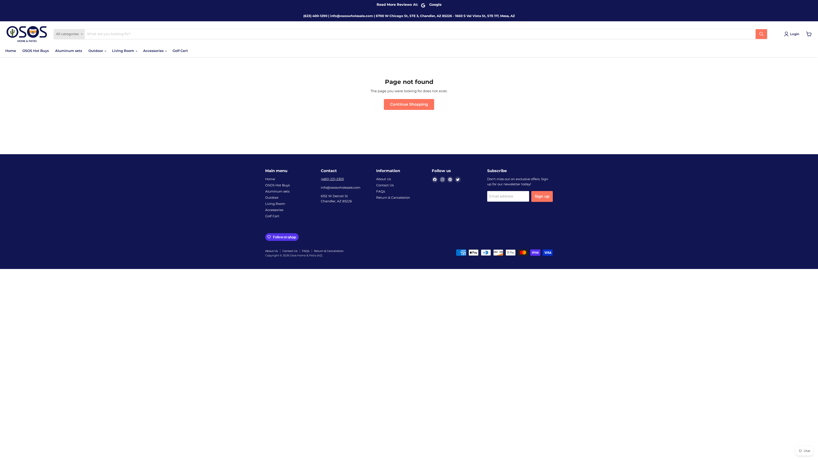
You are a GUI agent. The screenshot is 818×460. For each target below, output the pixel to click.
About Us (383, 179)
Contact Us (385, 185)
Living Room (123, 51)
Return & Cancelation (393, 198)
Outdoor (96, 51)
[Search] (761, 34)
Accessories (153, 51)
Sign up (542, 196)
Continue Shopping (409, 104)
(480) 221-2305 (332, 179)
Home (10, 51)
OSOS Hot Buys (35, 51)
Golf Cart (180, 51)
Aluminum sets (68, 51)
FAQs (380, 191)
